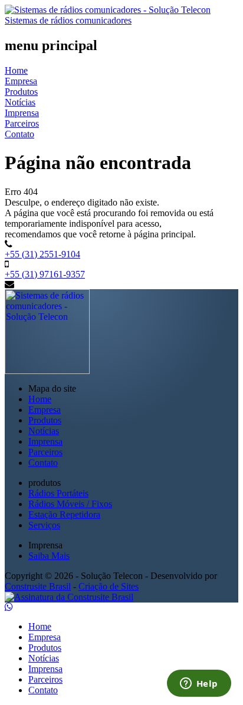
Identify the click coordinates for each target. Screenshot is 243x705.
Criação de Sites (108, 586)
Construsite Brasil (38, 586)
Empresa (21, 81)
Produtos (21, 92)
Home (16, 70)
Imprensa (22, 113)
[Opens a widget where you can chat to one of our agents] (198, 684)
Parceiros (22, 123)
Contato (19, 134)
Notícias (20, 102)
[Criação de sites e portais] (69, 597)
